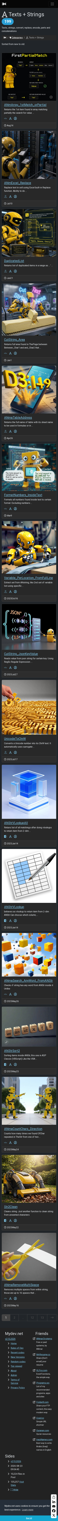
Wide (15, 1489)
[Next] (52, 1317)
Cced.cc (40, 1418)
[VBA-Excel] (5, 196)
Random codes (18, 1361)
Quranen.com (42, 1430)
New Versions (18, 1357)
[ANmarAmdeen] (15, 118)
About (13, 1370)
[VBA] (5, 118)
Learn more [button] (27, 1510)
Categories (17, 37)
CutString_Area (14, 339)
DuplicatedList (14, 261)
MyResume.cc (43, 1354)
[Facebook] (54, 1511)
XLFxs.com (41, 1370)
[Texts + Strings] (10, 118)
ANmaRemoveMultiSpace (21, 1285)
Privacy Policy (18, 1387)
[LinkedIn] (54, 1501)
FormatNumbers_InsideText (23, 495)
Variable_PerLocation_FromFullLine (28, 578)
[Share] (54, 1497)
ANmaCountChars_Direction (23, 1129)
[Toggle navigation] (52, 4)
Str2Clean (10, 1207)
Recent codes (17, 1352)
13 (42, 1317)
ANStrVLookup (14, 907)
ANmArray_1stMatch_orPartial (25, 105)
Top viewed (16, 1366)
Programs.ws (42, 1383)
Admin (14, 1375)
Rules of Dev (17, 1348)
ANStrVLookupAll (16, 823)
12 (32, 1317)
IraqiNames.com (44, 1439)
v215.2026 (16, 1461)
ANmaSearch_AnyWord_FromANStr (28, 980)
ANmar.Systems (44, 1338)
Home (14, 1343)
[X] (54, 1515)
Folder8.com (42, 1402)
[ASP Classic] (5, 836)
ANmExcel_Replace (17, 183)
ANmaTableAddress (18, 417)
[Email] (54, 1506)
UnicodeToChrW (15, 738)
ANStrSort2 (12, 1050)
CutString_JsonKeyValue (21, 654)
